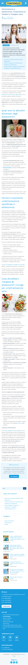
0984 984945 (8, 602)
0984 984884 (8, 598)
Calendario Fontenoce (8, 621)
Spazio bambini (6, 620)
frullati (19, 423)
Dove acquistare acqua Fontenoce (11, 614)
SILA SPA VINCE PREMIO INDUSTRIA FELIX (13, 627)
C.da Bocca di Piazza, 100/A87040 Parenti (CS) (14, 594)
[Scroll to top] (25, 661)
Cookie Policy (6, 623)
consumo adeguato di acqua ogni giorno (12, 430)
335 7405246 (8, 600)
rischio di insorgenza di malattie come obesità (13, 264)
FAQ (4, 628)
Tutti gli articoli (10, 17)
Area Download (6, 616)
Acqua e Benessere (9, 520)
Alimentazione (6, 45)
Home (4, 17)
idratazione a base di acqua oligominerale (12, 94)
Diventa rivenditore (7, 618)
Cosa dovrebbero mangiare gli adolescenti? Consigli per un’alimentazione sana (12, 507)
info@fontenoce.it (7, 596)
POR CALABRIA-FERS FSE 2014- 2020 (12, 625)
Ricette (6, 524)
